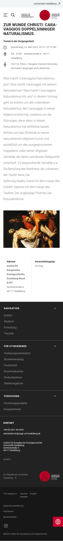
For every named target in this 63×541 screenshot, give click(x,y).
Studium (9, 321)
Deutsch (24, 494)
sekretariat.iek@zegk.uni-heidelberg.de (21, 433)
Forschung (10, 327)
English (33, 494)
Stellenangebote (13, 383)
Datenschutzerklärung (13, 506)
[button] (30, 308)
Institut (8, 315)
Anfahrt (6, 459)
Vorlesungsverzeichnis (17, 353)
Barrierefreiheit (9, 517)
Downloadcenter (13, 371)
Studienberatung (14, 359)
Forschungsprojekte (15, 403)
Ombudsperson (13, 377)
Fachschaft (10, 365)
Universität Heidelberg (45, 3)
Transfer (9, 333)
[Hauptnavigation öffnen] (7, 15)
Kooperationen (12, 409)
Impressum (8, 511)
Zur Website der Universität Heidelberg (15, 476)
